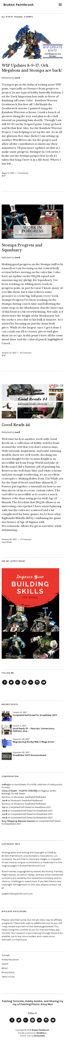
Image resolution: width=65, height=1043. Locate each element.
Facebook (4, 684)
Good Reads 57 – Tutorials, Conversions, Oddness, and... (34, 729)
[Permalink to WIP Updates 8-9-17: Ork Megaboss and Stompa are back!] (32, 58)
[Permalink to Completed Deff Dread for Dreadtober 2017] (7, 716)
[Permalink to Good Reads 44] (32, 417)
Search (5, 964)
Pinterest (24, 684)
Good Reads (7, 542)
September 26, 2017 (21, 752)
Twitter (11, 684)
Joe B (17, 78)
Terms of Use (8, 976)
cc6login (6, 784)
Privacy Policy (8, 972)
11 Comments (25, 539)
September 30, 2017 (21, 739)
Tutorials (6, 955)
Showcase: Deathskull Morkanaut (30, 797)
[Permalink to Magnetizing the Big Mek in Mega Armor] (7, 743)
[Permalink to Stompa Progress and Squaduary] (32, 237)
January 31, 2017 (9, 353)
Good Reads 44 (16, 425)
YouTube (43, 684)
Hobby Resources (10, 959)
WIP (4, 176)
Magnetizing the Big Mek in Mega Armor (33, 742)
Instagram (37, 684)
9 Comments (23, 173)
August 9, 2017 (8, 173)
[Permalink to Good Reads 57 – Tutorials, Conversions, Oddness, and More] (7, 730)
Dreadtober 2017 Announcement (29, 755)
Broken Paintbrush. (41, 1030)
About (5, 968)
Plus (17, 684)
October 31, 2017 (20, 712)
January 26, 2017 (9, 539)
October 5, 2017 (19, 726)
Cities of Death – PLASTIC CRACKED (20, 791)
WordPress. (41, 1033)
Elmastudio (39, 1036)
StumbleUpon (30, 684)
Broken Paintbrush (18, 5)
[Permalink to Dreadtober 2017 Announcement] (7, 756)
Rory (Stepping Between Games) (18, 821)
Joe (3, 807)
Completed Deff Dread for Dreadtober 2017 (35, 715)
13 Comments (25, 353)
